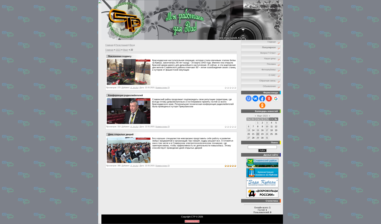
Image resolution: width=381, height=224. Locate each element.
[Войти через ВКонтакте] (255, 98)
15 (258, 130)
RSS (279, 8)
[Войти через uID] (249, 98)
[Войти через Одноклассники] (262, 105)
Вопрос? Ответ (268, 53)
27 (248, 138)
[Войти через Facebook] (262, 98)
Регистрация (121, 45)
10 (267, 126)
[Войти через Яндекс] (269, 98)
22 (258, 134)
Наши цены (270, 58)
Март (125, 50)
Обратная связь (267, 80)
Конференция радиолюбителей (125, 95)
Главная (109, 45)
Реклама (271, 64)
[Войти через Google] (276, 98)
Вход (132, 45)
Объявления (269, 86)
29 (258, 138)
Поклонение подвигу (119, 56)
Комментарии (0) (163, 88)
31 (267, 138)
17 (267, 130)
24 (267, 134)
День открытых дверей (121, 134)
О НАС (272, 75)
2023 (118, 50)
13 (248, 130)
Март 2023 (262, 116)
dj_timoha (134, 88)
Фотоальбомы (269, 69)
